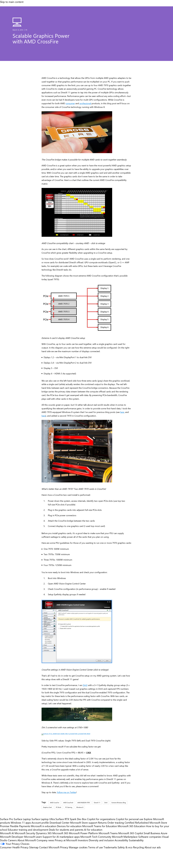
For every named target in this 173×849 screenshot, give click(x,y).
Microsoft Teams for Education (99, 826)
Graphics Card (47, 807)
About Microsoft (26, 840)
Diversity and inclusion (101, 840)
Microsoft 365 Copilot (130, 833)
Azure (164, 833)
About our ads (153, 847)
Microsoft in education (43, 826)
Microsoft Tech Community (95, 836)
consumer (70, 103)
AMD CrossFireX (68, 802)
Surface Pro (6, 819)
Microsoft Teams (108, 833)
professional (85, 103)
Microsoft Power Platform (83, 833)
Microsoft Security (25, 833)
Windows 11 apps (21, 822)
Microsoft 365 (60, 833)
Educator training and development (28, 829)
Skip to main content (11, 2)
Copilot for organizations (101, 819)
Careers (12, 840)
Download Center (59, 822)
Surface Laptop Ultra (43, 819)
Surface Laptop (22, 819)
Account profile (40, 822)
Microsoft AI (7, 833)
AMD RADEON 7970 (83, 802)
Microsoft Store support (83, 822)
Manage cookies (78, 847)
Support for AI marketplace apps (61, 836)
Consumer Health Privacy (14, 847)
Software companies (149, 836)
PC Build (58, 807)
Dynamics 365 (44, 833)
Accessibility (121, 840)
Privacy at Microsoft (66, 840)
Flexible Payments (20, 826)
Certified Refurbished (137, 822)
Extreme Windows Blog (119, 802)
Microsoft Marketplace (125, 836)
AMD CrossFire (54, 802)
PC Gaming (68, 807)
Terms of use (95, 847)
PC (26, 30)
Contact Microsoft (49, 847)
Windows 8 (79, 807)
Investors (83, 840)
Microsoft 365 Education (131, 826)
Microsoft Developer (11, 836)
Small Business (152, 833)
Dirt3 (85, 685)
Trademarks (110, 847)
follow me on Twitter (66, 792)
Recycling (138, 847)
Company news (45, 840)
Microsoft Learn (33, 836)
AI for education (93, 829)
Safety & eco (125, 847)
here (122, 412)
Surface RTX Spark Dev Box (70, 819)
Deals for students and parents (66, 829)
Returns (102, 822)
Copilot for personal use (129, 819)
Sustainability (136, 840)
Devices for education (69, 826)
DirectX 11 (97, 802)
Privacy (64, 847)
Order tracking (115, 822)
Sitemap (33, 847)
